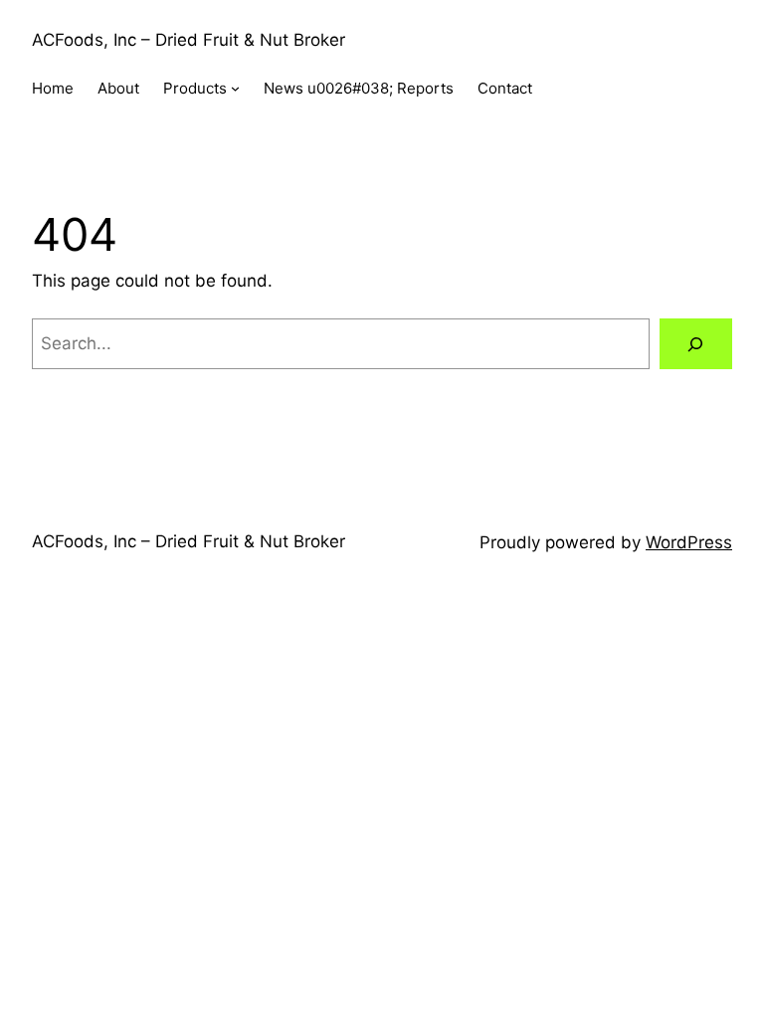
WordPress (689, 542)
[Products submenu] (235, 88)
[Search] (696, 343)
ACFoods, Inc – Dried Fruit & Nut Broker (188, 40)
